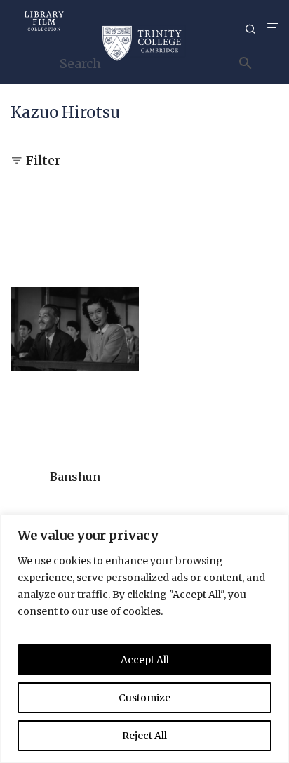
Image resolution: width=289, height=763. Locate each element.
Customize (144, 697)
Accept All (145, 659)
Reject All (144, 735)
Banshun (75, 477)
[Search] (256, 29)
